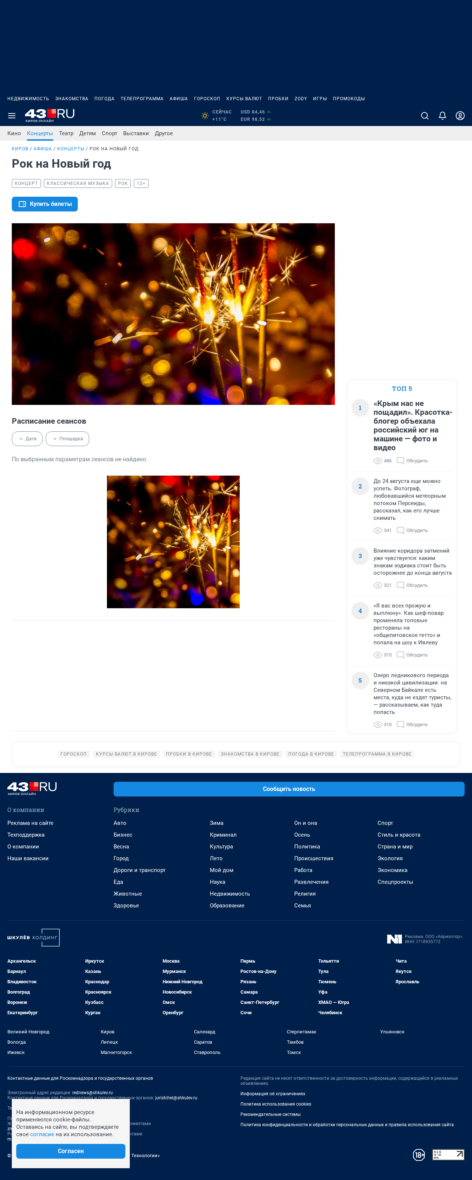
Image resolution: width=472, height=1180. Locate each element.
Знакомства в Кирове (250, 754)
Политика (307, 846)
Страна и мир (395, 846)
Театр (66, 133)
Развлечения (311, 882)
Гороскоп (207, 98)
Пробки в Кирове (189, 754)
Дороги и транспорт (140, 870)
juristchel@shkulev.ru (176, 1097)
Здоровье (126, 905)
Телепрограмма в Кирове (377, 754)
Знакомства (71, 98)
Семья (302, 905)
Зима (216, 823)
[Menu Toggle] (12, 115)
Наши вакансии (28, 858)
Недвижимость (28, 98)
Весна (121, 846)
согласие (42, 1134)
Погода (104, 98)
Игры (320, 98)
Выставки (136, 133)
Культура (221, 846)
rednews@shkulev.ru (92, 1092)
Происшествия (313, 858)
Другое (164, 133)
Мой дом (221, 870)
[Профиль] (460, 115)
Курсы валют (244, 98)
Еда (118, 882)
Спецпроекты (395, 882)
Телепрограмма (142, 98)
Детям (87, 133)
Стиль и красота (399, 834)
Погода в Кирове (311, 754)
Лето (216, 858)
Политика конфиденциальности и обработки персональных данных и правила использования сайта (347, 1124)
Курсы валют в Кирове (126, 754)
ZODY (301, 98)
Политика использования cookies (275, 1104)
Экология (390, 858)
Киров (20, 148)
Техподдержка (26, 834)
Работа (303, 870)
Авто (120, 823)
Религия (305, 893)
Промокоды (349, 98)
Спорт (109, 133)
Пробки (278, 98)
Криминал (223, 834)
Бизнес (123, 834)
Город (121, 858)
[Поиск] (425, 115)
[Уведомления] (442, 115)
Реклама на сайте (30, 823)
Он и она (305, 823)
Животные (128, 893)
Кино (14, 133)
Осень (302, 834)
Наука (217, 882)
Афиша (179, 98)
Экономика (392, 870)
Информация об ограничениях (272, 1093)
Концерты (40, 133)
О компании (23, 846)
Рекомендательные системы (270, 1114)
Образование (227, 905)
